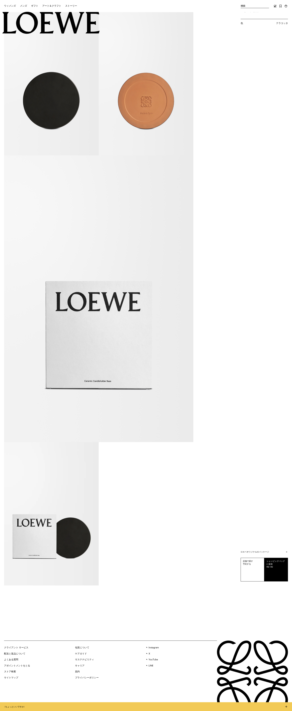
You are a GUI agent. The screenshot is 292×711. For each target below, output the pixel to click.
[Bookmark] (280, 6)
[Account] (275, 6)
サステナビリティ (84, 659)
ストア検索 (10, 671)
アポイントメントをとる (17, 666)
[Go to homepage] (51, 23)
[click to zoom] (51, 83)
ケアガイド (81, 654)
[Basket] (286, 6)
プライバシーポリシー (87, 678)
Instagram (154, 647)
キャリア (79, 666)
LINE (151, 666)
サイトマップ (11, 678)
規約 (77, 671)
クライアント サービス (16, 647)
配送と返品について (14, 654)
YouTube (153, 659)
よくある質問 (11, 659)
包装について (82, 647)
